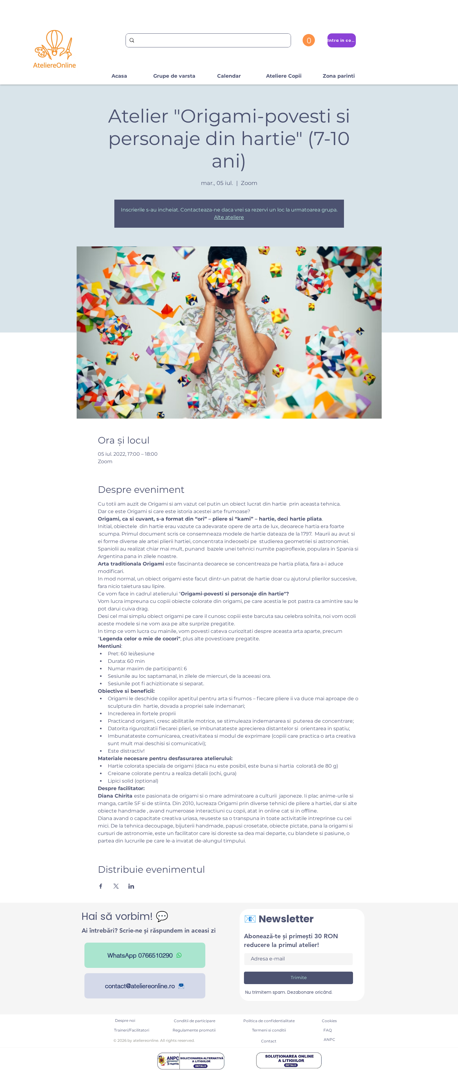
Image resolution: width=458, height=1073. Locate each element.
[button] (309, 40)
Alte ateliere (229, 217)
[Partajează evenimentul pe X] (116, 886)
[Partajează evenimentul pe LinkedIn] (131, 886)
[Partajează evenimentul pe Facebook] (101, 886)
